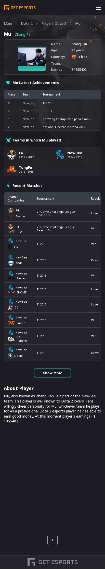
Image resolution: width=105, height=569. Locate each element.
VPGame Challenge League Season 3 (56, 213)
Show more (52, 373)
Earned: (57, 70)
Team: (56, 64)
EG (16, 247)
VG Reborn (22, 339)
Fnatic (21, 323)
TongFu (25, 167)
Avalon (20, 216)
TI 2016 (41, 243)
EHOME (22, 292)
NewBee (28, 103)
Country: (58, 57)
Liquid (18, 356)
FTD (19, 231)
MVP (19, 263)
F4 (17, 210)
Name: (56, 44)
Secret (21, 278)
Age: (54, 50)
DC (16, 307)
